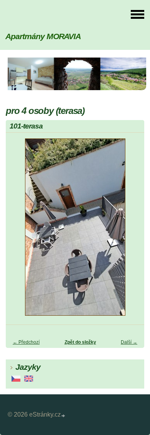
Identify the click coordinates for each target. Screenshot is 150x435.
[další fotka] (131, 231)
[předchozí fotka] (18, 231)
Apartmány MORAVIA (43, 36)
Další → (129, 342)
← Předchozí (26, 342)
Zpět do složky (80, 342)
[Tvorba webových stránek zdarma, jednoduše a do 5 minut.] (63, 415)
